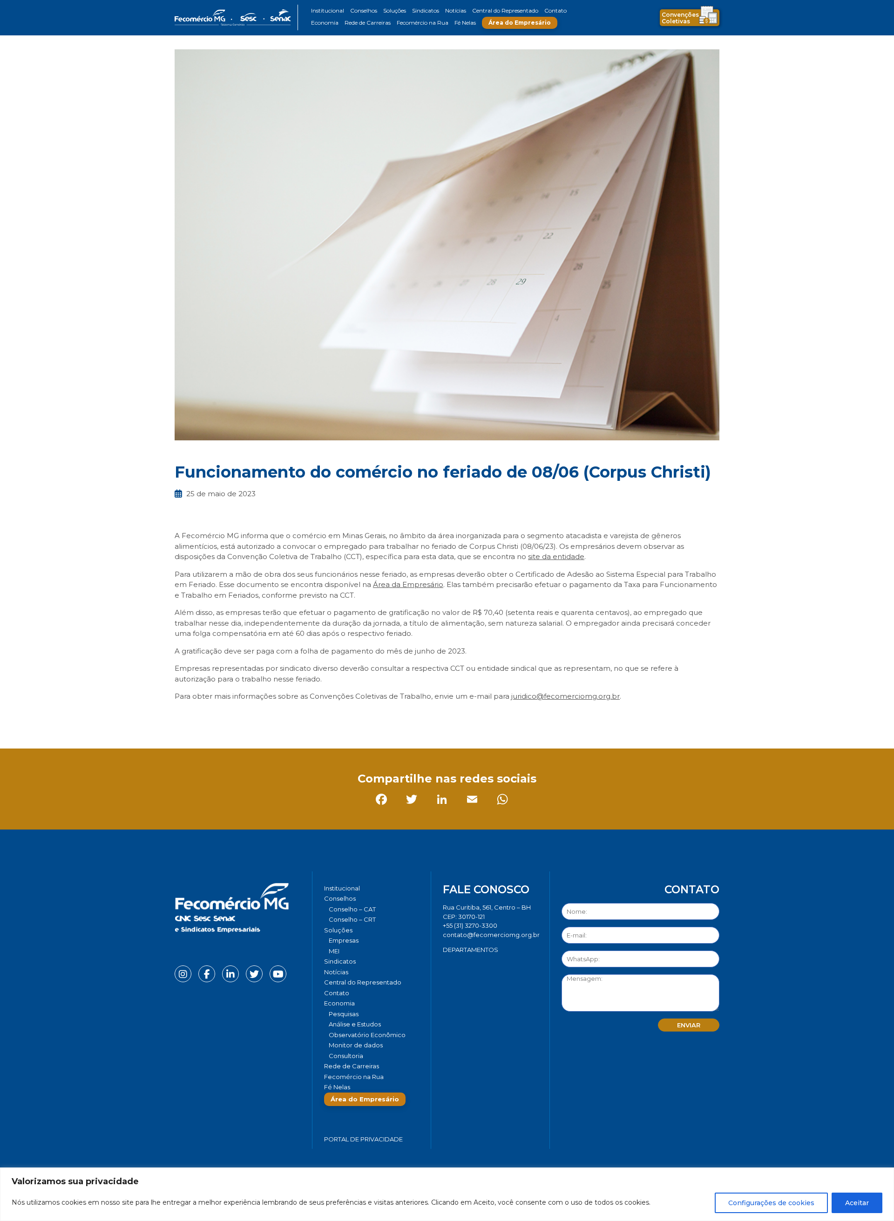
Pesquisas (344, 1014)
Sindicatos (425, 10)
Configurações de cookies (771, 1203)
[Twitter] (214, 717)
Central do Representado (505, 10)
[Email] (274, 717)
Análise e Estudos (355, 1024)
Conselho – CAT (352, 909)
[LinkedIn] (244, 717)
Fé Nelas (465, 22)
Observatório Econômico (367, 1035)
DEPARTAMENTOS (470, 949)
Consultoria (346, 1055)
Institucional (327, 10)
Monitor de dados (356, 1045)
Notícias (455, 10)
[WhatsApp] (305, 717)
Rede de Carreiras (368, 22)
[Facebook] (184, 717)
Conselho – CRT (352, 919)
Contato (555, 10)
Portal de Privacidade (363, 1139)
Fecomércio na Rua (422, 22)
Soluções (394, 10)
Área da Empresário (408, 584)
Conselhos (363, 10)
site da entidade (556, 556)
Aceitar (857, 1203)
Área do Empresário (519, 22)
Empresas (344, 940)
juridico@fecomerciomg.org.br (565, 696)
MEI (334, 951)
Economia (325, 22)
